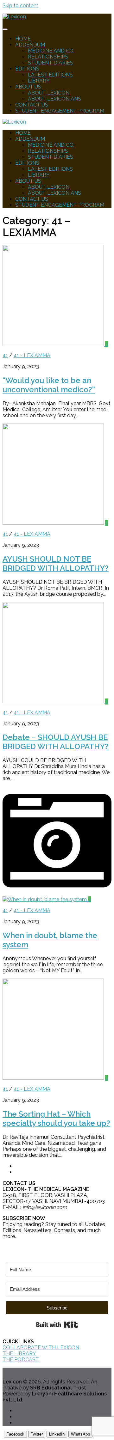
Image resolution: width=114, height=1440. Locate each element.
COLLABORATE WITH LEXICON (41, 1348)
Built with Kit (57, 1324)
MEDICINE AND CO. (51, 51)
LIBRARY (39, 81)
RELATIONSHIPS (48, 57)
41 (5, 355)
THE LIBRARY (19, 1354)
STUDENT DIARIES (50, 63)
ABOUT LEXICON (48, 93)
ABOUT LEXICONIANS (54, 99)
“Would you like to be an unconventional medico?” (49, 385)
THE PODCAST (21, 1360)
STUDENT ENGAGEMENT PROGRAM (59, 111)
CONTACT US (31, 105)
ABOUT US (28, 87)
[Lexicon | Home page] (14, 17)
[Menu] (5, 29)
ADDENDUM (30, 45)
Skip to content (20, 6)
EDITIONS (27, 69)
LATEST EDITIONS (50, 75)
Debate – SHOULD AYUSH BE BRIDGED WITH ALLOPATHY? (56, 742)
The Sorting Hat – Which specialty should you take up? (56, 1118)
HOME (23, 39)
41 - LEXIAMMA (32, 355)
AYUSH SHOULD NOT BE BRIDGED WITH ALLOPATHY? (56, 563)
